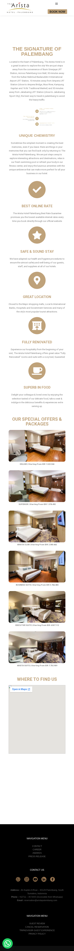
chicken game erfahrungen (26, 776)
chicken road (30, 793)
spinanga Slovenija (54, 803)
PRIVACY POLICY (37, 934)
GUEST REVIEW (37, 923)
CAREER (37, 849)
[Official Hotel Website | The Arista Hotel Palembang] (20, 7)
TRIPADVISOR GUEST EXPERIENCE (37, 930)
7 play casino (31, 772)
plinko (22, 797)
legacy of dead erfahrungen (22, 769)
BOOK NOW (57, 11)
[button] (7, 943)
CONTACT (37, 846)
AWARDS (37, 853)
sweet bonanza (44, 790)
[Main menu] (57, 4)
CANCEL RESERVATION (37, 927)
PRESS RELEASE (37, 856)
